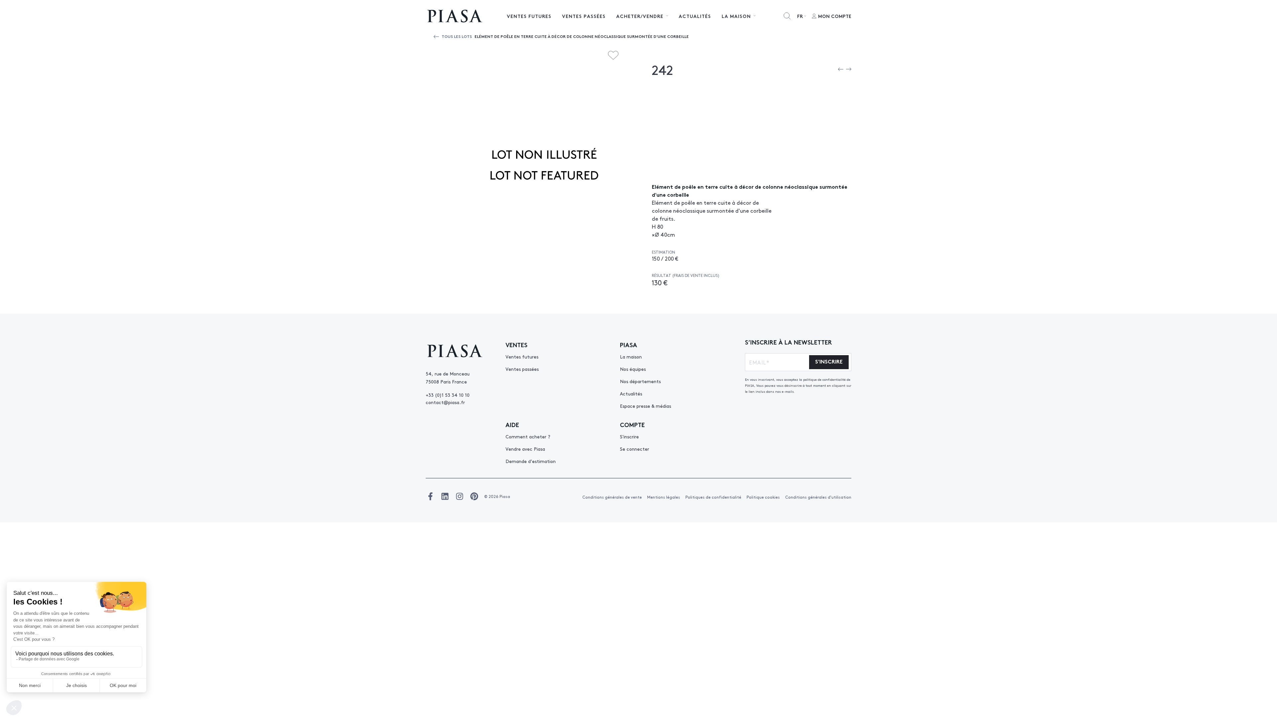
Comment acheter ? (527, 436)
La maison (631, 356)
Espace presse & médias (645, 405)
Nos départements (640, 381)
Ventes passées (584, 16)
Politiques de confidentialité (713, 497)
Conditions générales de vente (612, 497)
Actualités (695, 16)
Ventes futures (529, 16)
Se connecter (634, 448)
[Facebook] (430, 496)
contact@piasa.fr (445, 402)
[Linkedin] (445, 496)
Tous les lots (457, 36)
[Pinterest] (474, 496)
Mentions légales (663, 497)
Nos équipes (633, 368)
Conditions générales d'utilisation (818, 497)
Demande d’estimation (530, 461)
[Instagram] (459, 496)
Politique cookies (763, 497)
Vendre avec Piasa (525, 448)
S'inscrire (629, 436)
